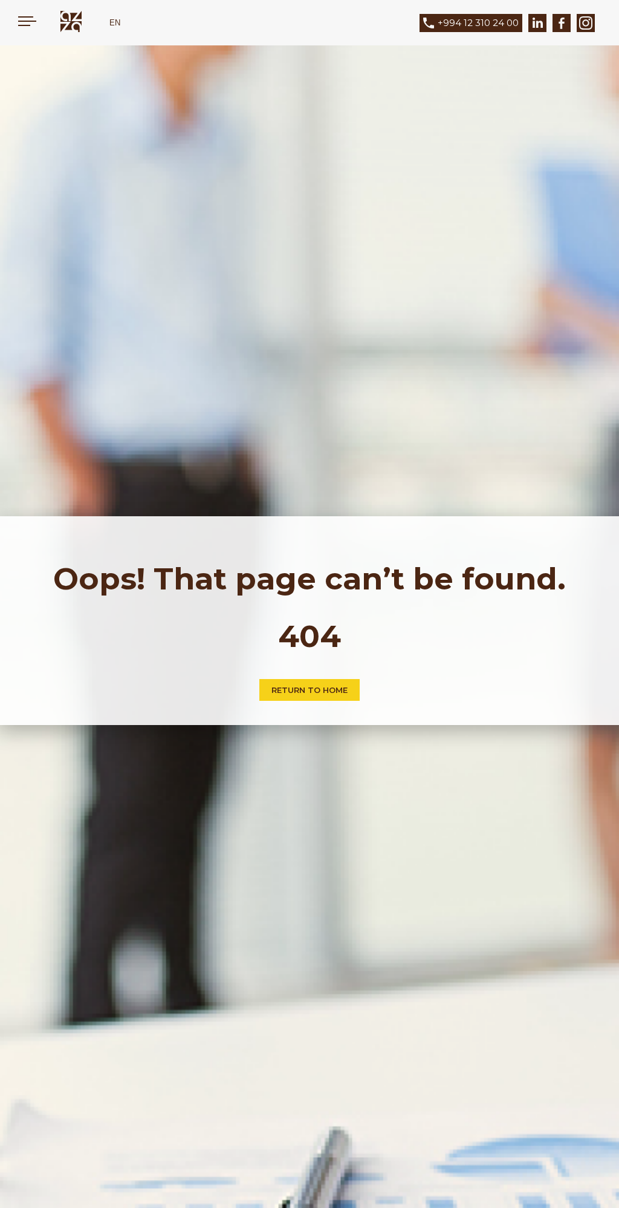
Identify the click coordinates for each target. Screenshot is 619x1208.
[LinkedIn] (537, 23)
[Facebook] (562, 23)
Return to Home (309, 690)
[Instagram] (586, 23)
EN (114, 22)
